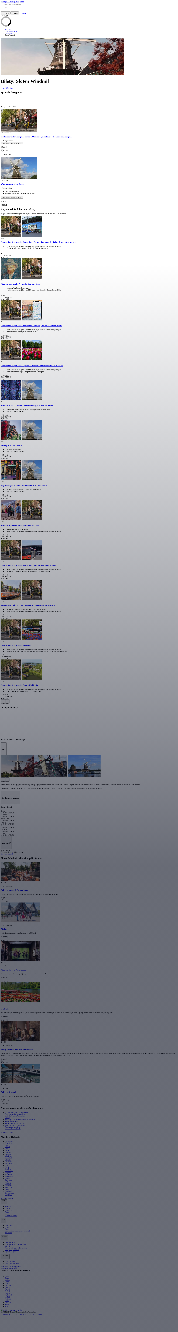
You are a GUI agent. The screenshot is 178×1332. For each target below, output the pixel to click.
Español (7, 1287)
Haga (6, 1145)
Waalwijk (8, 1184)
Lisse (6, 1149)
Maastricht (8, 1158)
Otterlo (7, 1167)
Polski (7, 1301)
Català (7, 1278)
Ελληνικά (8, 1285)
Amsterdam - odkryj (7, 1132)
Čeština (7, 1280)
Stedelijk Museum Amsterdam (15, 1116)
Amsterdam (8, 1141)
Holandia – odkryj (7, 1198)
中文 (6, 1306)
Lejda (7, 1150)
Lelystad (8, 1160)
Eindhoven (8, 1163)
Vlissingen (8, 1156)
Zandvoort (8, 1180)
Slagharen (8, 1173)
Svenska (7, 1304)
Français (7, 1289)
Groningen (8, 1161)
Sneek (7, 1189)
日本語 (7, 1297)
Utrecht (7, 1147)
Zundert (7, 1178)
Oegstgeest (8, 1195)
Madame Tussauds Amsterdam (15, 1123)
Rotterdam (8, 1143)
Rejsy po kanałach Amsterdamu (15, 1114)
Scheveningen (9, 1193)
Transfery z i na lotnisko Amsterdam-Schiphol (20, 1119)
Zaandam (8, 1154)
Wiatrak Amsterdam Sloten (12, 184)
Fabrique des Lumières (12, 1127)
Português (8, 1299)
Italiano (7, 1293)
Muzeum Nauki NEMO (12, 1129)
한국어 (7, 1291)
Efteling (7, 1118)
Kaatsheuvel (9, 1176)
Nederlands (8, 1295)
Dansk (7, 1282)
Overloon (8, 1169)
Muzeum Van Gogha (12, 1121)
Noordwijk (8, 1174)
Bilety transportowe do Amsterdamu (16, 1112)
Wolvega (8, 1182)
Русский (8, 1302)
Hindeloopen (9, 1171)
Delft (6, 1165)
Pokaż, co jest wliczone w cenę (11, 143)
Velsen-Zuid (9, 1187)
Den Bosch (8, 1191)
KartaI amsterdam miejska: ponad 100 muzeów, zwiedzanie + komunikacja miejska (36, 137)
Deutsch (7, 1283)
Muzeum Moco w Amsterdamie (15, 1125)
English (7, 1276)
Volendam (8, 1185)
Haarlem (8, 1152)
